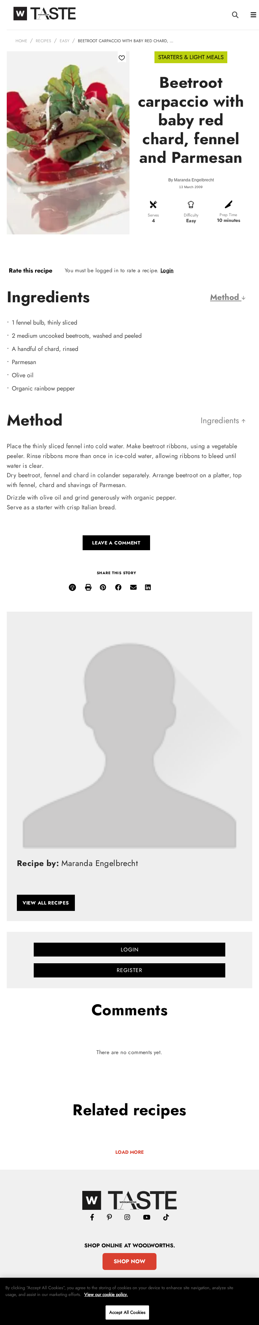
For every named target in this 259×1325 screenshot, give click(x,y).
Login (167, 270)
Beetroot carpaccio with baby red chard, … (125, 41)
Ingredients (221, 420)
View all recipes (46, 902)
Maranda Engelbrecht (194, 180)
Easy (64, 41)
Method (225, 297)
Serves (153, 215)
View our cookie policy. (106, 1294)
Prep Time (228, 215)
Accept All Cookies (127, 1312)
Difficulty (191, 215)
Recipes (43, 41)
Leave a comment (116, 542)
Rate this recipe (30, 270)
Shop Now (129, 1261)
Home (21, 41)
